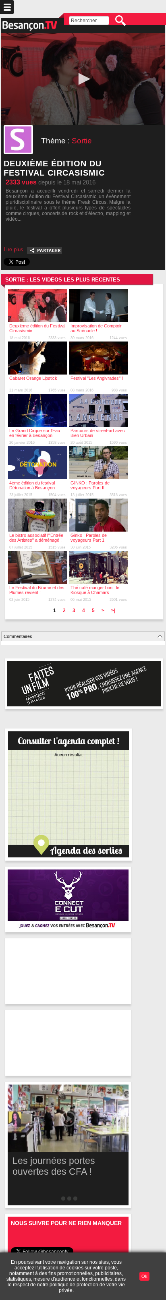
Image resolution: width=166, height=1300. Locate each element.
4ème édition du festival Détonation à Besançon (32, 485)
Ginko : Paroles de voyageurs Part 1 (89, 537)
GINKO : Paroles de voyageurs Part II (90, 485)
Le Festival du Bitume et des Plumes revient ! (36, 590)
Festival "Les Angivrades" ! (97, 378)
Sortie (82, 141)
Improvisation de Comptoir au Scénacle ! (96, 328)
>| (113, 610)
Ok (144, 1276)
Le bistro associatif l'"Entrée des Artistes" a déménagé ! (36, 537)
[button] (83, 79)
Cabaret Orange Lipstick (33, 378)
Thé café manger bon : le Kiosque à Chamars (95, 590)
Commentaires (18, 636)
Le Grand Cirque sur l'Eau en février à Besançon (34, 433)
